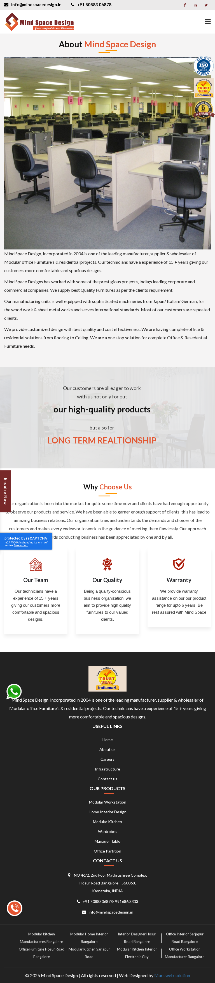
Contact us (107, 778)
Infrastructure (107, 769)
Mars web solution (172, 975)
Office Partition (107, 851)
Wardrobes (107, 831)
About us (107, 749)
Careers (107, 759)
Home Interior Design (108, 811)
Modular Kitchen (107, 821)
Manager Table (107, 841)
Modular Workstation (107, 802)
